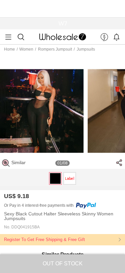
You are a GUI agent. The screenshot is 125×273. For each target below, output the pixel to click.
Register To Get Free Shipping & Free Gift (44, 239)
